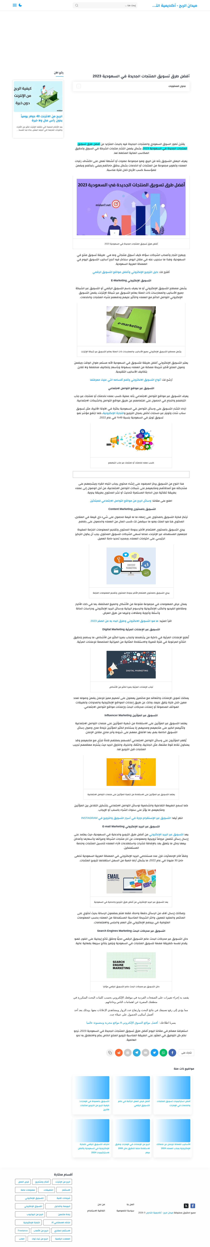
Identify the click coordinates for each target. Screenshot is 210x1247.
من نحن (101, 1204)
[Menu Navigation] (15, 5)
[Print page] (128, 1054)
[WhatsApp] (164, 1054)
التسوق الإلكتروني (33, 1206)
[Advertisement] (105, 41)
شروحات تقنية (63, 1198)
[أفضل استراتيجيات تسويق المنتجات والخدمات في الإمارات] (172, 1087)
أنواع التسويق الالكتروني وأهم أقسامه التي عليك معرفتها (125, 379)
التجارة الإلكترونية (113, 413)
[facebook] (192, 1206)
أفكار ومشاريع (42, 1182)
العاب (21, 1238)
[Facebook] (172, 1054)
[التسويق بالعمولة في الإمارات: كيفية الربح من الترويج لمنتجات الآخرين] (91, 1087)
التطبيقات (48, 1190)
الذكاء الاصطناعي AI (61, 1222)
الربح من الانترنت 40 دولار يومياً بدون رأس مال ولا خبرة (41, 118)
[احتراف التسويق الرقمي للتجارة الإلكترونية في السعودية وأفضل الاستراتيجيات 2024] (91, 1130)
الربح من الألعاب (41, 1230)
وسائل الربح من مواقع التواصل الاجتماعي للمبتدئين (120, 500)
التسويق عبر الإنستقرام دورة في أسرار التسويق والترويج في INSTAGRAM (125, 818)
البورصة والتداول (62, 1206)
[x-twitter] (186, 1206)
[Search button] (76, 5)
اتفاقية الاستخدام (96, 1210)
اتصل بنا (130, 1204)
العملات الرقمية (62, 1238)
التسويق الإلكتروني (34, 1198)
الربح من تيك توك (40, 1238)
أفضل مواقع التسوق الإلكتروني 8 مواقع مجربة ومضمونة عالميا (122, 1022)
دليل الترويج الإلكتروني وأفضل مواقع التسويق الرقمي (125, 272)
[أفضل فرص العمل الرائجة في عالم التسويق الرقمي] (132, 1087)
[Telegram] (137, 1054)
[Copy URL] (110, 1054)
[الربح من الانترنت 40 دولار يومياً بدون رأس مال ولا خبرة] (38, 96)
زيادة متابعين (64, 1214)
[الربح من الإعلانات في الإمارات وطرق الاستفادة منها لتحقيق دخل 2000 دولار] (132, 1130)
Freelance (23, 1230)
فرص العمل (23, 1182)
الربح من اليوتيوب (35, 1214)
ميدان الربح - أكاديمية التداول (174, 5)
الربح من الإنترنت (62, 1182)
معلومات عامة (28, 1190)
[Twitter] (155, 1054)
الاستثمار (66, 1190)
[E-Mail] (146, 1054)
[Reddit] (119, 1054)
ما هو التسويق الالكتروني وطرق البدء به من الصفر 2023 (124, 620)
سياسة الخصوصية (125, 1210)
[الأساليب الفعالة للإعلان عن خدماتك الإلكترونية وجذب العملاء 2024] (172, 1130)
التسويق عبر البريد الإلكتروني (166, 834)
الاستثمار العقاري (62, 1230)
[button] (20, 5)
